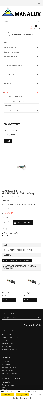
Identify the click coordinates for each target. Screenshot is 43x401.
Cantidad (5, 218)
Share (6, 228)
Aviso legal (5, 340)
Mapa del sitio (7, 353)
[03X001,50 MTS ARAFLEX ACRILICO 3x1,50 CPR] (11, 281)
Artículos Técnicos (10, 131)
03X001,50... (6, 293)
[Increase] (8, 221)
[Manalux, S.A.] (21, 12)
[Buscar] (39, 22)
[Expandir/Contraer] (37, 47)
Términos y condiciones (10, 343)
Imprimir (7, 235)
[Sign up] (39, 318)
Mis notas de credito (9, 367)
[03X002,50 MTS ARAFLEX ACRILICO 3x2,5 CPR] (32, 281)
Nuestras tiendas (8, 334)
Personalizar (36, 395)
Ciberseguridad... (10, 135)
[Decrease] (8, 224)
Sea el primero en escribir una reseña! (16, 260)
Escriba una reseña (11, 233)
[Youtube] (40, 325)
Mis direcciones (7, 370)
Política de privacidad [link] (22, 398)
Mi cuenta (5, 361)
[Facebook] (33, 325)
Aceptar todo (7, 395)
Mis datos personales (9, 374)
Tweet (3, 228)
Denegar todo (22, 395)
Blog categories (12, 124)
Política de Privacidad (9, 350)
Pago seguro (6, 347)
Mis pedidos (6, 364)
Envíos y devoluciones (10, 337)
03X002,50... (27, 293)
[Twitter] (37, 325)
